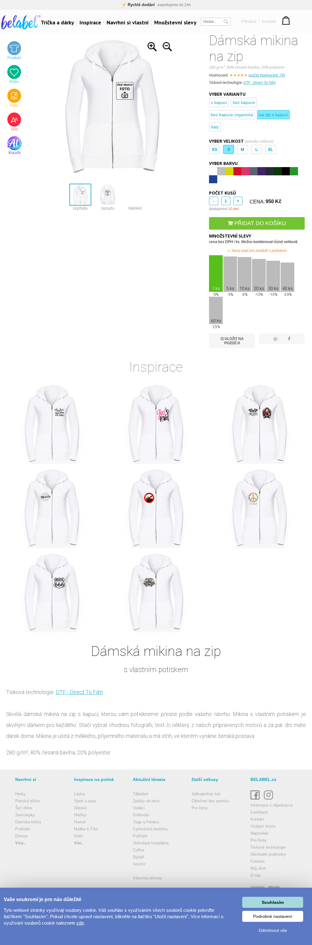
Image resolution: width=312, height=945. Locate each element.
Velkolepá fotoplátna (150, 843)
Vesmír (139, 864)
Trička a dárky (57, 22)
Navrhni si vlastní (128, 22)
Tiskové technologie (268, 847)
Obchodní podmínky (268, 854)
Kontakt (269, 21)
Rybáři (138, 857)
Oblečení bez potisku (210, 801)
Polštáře (22, 829)
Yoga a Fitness (146, 822)
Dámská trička (28, 822)
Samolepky (25, 815)
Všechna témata (147, 878)
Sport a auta (85, 801)
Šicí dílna (23, 808)
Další (78, 836)
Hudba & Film (86, 829)
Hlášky (80, 815)
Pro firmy (200, 808)
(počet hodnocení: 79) (266, 75)
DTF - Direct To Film (259, 82)
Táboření (140, 794)
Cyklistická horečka (150, 829)
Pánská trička (27, 801)
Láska (79, 794)
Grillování (141, 815)
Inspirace (90, 22)
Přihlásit (248, 21)
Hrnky (20, 794)
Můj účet (258, 868)
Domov (21, 836)
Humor (80, 822)
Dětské (80, 808)
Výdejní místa (262, 826)
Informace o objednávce (271, 805)
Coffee (138, 850)
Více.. (20, 843)
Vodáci (139, 808)
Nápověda (259, 833)
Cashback (259, 812)
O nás (255, 875)
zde (80, 922)
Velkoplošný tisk (206, 794)
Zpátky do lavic (146, 801)
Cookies (257, 861)
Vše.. (78, 843)
